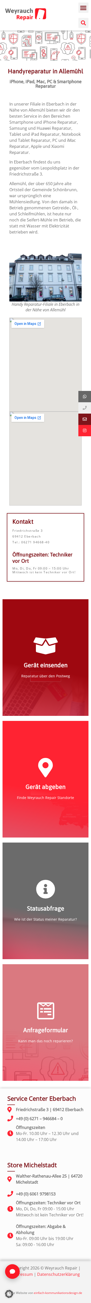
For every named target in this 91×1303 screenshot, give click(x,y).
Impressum (22, 1274)
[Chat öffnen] (12, 1271)
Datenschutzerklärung (58, 1274)
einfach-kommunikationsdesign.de (58, 1293)
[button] (83, 8)
